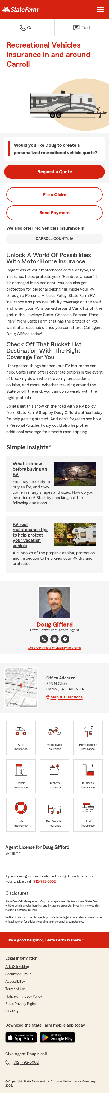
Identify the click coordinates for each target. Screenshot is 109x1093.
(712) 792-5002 (44, 881)
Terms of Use (15, 989)
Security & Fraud (18, 974)
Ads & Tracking (17, 967)
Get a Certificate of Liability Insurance (54, 647)
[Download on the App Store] (21, 1037)
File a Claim (54, 194)
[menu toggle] (100, 9)
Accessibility (15, 981)
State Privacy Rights (21, 1004)
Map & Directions (67, 697)
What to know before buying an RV (30, 469)
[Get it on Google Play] (57, 1037)
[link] (27, 9)
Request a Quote (54, 171)
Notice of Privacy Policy (23, 996)
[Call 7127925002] (44, 639)
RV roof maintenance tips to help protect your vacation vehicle (30, 535)
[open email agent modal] (54, 640)
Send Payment (54, 212)
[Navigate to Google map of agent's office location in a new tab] (65, 639)
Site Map (12, 1011)
